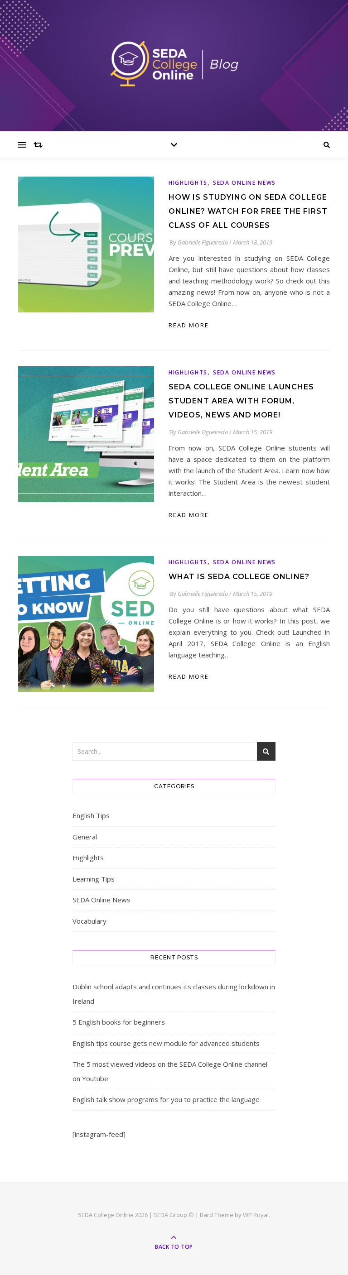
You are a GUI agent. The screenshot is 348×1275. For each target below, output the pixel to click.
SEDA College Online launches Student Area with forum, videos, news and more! (241, 401)
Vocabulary (89, 920)
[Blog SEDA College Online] (174, 63)
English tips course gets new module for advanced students (166, 1043)
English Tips (91, 815)
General (84, 836)
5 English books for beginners (118, 1021)
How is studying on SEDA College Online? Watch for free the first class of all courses (248, 211)
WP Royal (256, 1215)
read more (189, 325)
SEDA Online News (244, 183)
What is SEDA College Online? (239, 576)
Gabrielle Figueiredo (203, 242)
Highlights (188, 183)
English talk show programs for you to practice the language (166, 1099)
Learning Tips (93, 878)
